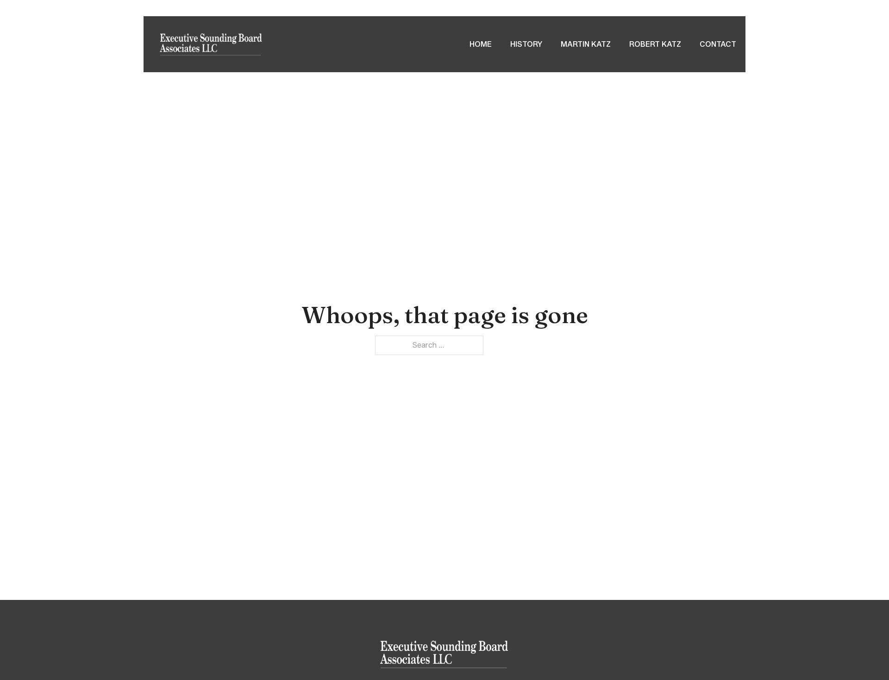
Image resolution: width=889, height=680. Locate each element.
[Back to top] (861, 652)
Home (481, 44)
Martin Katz (586, 44)
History (526, 44)
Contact (718, 44)
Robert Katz (655, 44)
